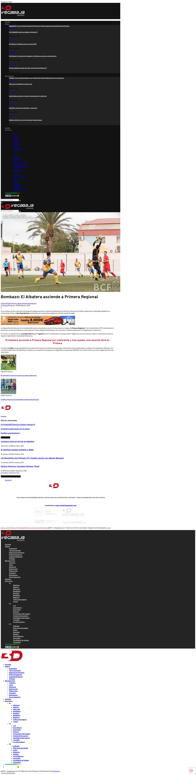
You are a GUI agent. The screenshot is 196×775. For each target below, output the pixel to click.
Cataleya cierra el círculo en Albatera (17, 441)
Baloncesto (13, 569)
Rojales (15, 183)
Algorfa (15, 136)
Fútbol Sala (13, 571)
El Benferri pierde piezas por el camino (15, 429)
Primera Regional (18, 303)
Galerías (7, 128)
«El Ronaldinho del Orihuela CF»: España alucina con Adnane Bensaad (32, 458)
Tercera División (15, 551)
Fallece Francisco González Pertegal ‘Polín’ (20, 466)
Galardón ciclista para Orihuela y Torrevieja (23, 108)
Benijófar (16, 144)
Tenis (11, 565)
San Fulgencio (17, 185)
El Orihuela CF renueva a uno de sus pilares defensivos (19, 375)
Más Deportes (9, 76)
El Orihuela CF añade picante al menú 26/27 (23, 44)
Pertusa (5, 305)
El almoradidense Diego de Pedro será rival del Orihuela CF (28, 68)
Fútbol (7, 24)
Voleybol (12, 573)
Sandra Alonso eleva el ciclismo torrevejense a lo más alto (28, 96)
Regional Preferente (16, 553)
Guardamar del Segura (20, 167)
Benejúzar (16, 140)
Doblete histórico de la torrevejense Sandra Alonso (25, 120)
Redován (16, 181)
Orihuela (16, 175)
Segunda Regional (30, 303)
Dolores (15, 161)
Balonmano (13, 575)
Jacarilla (16, 169)
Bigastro (16, 146)
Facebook (8, 480)
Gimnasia (12, 567)
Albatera (16, 134)
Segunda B (12, 28)
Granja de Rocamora (19, 165)
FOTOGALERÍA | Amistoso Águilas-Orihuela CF (23, 32)
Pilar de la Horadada (19, 177)
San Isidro (16, 187)
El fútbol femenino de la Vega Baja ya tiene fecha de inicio (20, 400)
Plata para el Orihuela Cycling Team (20, 84)
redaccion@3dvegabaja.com (65, 505)
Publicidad (43, 528)
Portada (7, 22)
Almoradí (16, 138)
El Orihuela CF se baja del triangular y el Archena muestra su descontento (32, 56)
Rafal (15, 179)
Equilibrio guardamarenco (10, 433)
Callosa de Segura (19, 148)
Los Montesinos (18, 171)
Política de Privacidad (17, 528)
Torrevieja (16, 191)
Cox (14, 154)
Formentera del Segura (20, 163)
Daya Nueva (17, 156)
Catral (15, 150)
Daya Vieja (16, 158)
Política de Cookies (32, 528)
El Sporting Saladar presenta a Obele (17, 450)
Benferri (15, 142)
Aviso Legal (5, 528)
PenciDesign (55, 771)
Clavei (109, 528)
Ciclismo (11, 80)
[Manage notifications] (191, 770)
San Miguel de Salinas (20, 189)
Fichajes (12, 559)
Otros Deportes (15, 577)
